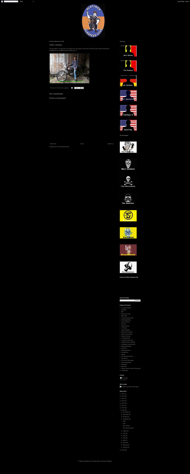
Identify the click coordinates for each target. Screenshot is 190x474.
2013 (123, 403)
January (125, 447)
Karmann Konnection (127, 332)
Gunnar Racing (125, 322)
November (126, 414)
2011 (123, 407)
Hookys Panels (125, 326)
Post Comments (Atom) (63, 146)
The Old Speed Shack (127, 356)
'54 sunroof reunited (128, 428)
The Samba (124, 358)
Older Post (110, 144)
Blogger (110, 461)
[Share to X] (79, 88)
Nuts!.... (125, 421)
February (125, 445)
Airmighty (123, 310)
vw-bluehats (124, 370)
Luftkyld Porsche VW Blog (128, 342)
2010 (123, 410)
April (124, 440)
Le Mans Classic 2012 (127, 340)
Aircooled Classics (126, 308)
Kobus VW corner (126, 336)
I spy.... (124, 423)
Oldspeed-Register (126, 346)
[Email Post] (72, 87)
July (124, 433)
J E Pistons (124, 328)
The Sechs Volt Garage (127, 360)
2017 (123, 394)
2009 (123, 450)
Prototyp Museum (126, 350)
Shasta (123, 354)
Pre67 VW (124, 348)
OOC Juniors (126, 425)
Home (82, 144)
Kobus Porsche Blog (126, 334)
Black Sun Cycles (126, 314)
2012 (123, 405)
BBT (122, 312)
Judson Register (125, 330)
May (124, 438)
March (125, 442)
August (125, 431)
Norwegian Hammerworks (128, 344)
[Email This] (75, 88)
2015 (123, 398)
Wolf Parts (124, 366)
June (124, 435)
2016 (123, 396)
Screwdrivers (124, 352)
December (126, 412)
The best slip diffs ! (126, 362)
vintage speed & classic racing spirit (130, 368)
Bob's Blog (124, 316)
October (125, 416)
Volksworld (124, 364)
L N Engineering (125, 338)
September (126, 419)
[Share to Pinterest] (83, 88)
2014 (123, 400)
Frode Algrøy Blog (126, 320)
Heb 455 (123, 324)
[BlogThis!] (77, 88)
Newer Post (53, 144)
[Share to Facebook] (81, 88)
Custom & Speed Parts (127, 318)
